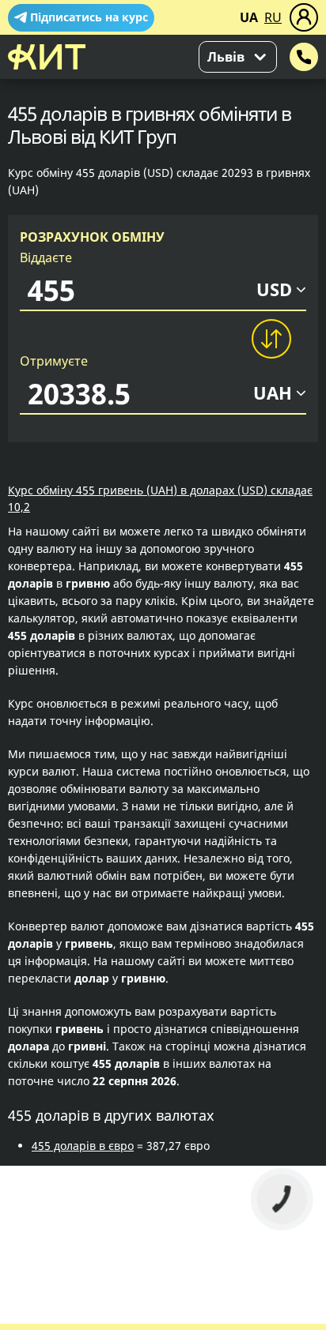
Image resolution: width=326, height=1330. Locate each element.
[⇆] (270, 339)
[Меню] (304, 17)
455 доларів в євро (83, 1145)
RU (273, 17)
